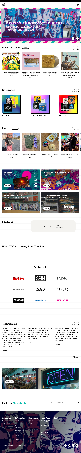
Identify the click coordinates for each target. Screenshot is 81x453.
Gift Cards (20, 5)
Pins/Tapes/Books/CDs (35, 5)
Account (30, 423)
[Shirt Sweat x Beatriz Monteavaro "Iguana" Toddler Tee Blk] (11, 142)
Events (14, 5)
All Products (5, 421)
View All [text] (26, 47)
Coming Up (7, 185)
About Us (56, 5)
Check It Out (8, 208)
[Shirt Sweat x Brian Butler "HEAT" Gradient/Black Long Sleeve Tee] (70, 142)
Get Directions (9, 381)
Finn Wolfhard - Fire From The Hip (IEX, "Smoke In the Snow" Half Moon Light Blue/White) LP (31, 73)
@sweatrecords (6, 224)
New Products (6, 423)
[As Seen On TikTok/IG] (40, 104)
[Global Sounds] (68, 104)
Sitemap (17, 433)
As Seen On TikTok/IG (38, 116)
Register (30, 421)
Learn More (46, 208)
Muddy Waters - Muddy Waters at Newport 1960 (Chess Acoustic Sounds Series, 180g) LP (70, 73)
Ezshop (24, 445)
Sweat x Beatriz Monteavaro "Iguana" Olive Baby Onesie (30, 153)
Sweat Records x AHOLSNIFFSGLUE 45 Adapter (50, 153)
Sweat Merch (47, 5)
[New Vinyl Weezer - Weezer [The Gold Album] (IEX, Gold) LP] (50, 61)
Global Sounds (64, 116)
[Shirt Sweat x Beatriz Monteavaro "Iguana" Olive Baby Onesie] (31, 142)
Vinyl (26, 5)
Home (9, 5)
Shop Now (46, 185)
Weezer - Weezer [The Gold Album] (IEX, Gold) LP (50, 73)
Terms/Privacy (19, 439)
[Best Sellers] (11, 104)
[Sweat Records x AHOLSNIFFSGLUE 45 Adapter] (50, 142)
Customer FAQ (19, 430)
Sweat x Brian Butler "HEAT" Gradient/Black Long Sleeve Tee (69, 153)
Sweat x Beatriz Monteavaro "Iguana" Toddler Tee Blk (11, 153)
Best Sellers (6, 116)
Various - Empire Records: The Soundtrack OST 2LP (11, 73)
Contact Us (18, 423)
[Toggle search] (75, 5)
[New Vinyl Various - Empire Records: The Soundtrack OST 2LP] (11, 61)
